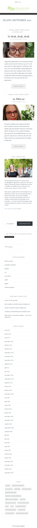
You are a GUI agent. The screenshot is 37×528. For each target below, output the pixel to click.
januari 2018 (8, 458)
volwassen (9, 513)
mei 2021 (7, 371)
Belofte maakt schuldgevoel (22, 304)
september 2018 (9, 428)
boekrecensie (10, 492)
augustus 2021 (8, 364)
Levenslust (17, 32)
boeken (17, 489)
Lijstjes (6, 283)
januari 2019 (8, 413)
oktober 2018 (8, 424)
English (7, 268)
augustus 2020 (9, 382)
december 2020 (9, 375)
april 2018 (7, 446)
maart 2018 (8, 450)
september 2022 (9, 352)
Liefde (6, 280)
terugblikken (10, 509)
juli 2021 (7, 368)
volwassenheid (22, 513)
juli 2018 (7, 435)
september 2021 (9, 360)
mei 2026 (7, 330)
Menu (19, 2)
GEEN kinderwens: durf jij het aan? (21, 311)
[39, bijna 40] (18, 120)
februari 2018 (8, 454)
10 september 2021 (18, 39)
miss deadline (23, 502)
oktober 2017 (8, 469)
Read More (20, 87)
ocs (12, 506)
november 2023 (9, 341)
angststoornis (18, 485)
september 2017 (9, 473)
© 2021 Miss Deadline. (18, 526)
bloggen (8, 489)
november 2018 (9, 420)
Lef (5, 272)
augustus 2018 (8, 431)
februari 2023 (8, 349)
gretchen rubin (11, 499)
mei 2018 (7, 443)
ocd (7, 506)
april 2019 (7, 401)
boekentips (26, 489)
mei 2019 (7, 398)
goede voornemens (13, 496)
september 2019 (9, 394)
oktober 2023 (8, 345)
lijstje (22, 499)
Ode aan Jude (14, 300)
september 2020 (9, 379)
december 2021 (9, 356)
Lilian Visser (8, 315)
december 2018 (9, 416)
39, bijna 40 (18, 98)
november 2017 (9, 465)
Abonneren (24, 223)
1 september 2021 (18, 102)
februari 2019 (8, 409)
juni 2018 (7, 439)
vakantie (21, 509)
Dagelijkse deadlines (19, 30)
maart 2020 (8, 386)
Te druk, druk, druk (18, 36)
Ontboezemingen (9, 287)
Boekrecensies (9, 261)
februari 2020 (8, 390)
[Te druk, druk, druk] (18, 57)
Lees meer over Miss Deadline (13, 208)
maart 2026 (8, 334)
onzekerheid (21, 506)
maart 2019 (8, 405)
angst (7, 485)
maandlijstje (10, 502)
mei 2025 (7, 338)
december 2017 (9, 461)
